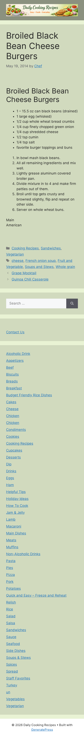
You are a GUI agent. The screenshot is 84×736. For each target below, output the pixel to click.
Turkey (11, 685)
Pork (9, 582)
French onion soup (40, 261)
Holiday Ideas (17, 499)
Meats (11, 540)
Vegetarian (15, 254)
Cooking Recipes (25, 248)
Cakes (11, 402)
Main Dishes (16, 533)
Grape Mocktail (24, 273)
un (8, 692)
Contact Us (15, 332)
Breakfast (14, 388)
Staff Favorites (18, 678)
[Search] (72, 303)
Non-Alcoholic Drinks (23, 554)
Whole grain (65, 267)
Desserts (13, 457)
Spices (11, 664)
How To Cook (17, 506)
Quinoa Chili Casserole (30, 279)
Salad (10, 616)
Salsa (10, 623)
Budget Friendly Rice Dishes (29, 395)
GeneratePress (42, 730)
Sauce (11, 637)
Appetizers (15, 361)
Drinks (11, 471)
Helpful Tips (16, 492)
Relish (11, 602)
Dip (8, 464)
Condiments (16, 430)
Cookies (12, 437)
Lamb (10, 519)
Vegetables (15, 699)
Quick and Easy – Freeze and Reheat (36, 595)
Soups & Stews (18, 658)
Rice (9, 609)
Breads (12, 381)
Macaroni (13, 526)
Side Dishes (15, 651)
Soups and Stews (39, 267)
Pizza (10, 575)
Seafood (13, 644)
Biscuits (12, 374)
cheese (17, 261)
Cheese (12, 409)
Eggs (10, 478)
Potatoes (13, 588)
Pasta (10, 561)
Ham (10, 485)
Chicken (12, 416)
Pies (9, 568)
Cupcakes (14, 450)
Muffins (12, 547)
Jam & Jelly (15, 513)
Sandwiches (51, 248)
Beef (10, 367)
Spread (12, 671)
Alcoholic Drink (18, 354)
